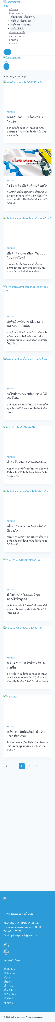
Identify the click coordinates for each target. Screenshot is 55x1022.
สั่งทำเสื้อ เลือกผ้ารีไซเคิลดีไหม (26, 462)
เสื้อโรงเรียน (10, 994)
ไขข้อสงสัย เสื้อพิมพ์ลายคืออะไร (27, 185)
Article (11, 112)
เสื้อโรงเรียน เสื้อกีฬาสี (21, 24)
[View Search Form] (7, 52)
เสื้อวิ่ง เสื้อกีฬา (17, 28)
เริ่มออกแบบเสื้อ (17, 32)
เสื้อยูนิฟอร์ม (10, 990)
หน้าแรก (13, 9)
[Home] (5, 76)
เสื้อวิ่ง (7, 977)
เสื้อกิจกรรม (10, 973)
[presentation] (27, 94)
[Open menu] (6, 66)
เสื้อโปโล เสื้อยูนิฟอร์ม (21, 21)
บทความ (13, 40)
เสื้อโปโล (8, 986)
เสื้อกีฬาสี (8, 998)
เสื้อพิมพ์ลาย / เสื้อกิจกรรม (23, 17)
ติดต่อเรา (13, 43)
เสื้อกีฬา (8, 982)
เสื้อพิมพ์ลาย (10, 969)
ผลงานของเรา (16, 36)
